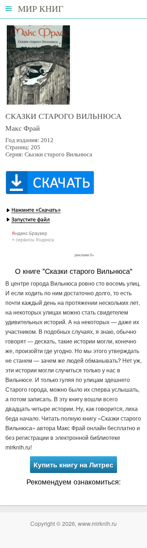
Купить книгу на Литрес (73, 464)
